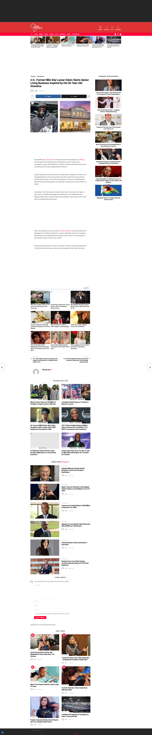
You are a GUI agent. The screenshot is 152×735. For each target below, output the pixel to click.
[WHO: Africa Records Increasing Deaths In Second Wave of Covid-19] (108, 137)
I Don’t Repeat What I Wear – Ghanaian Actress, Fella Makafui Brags (108, 110)
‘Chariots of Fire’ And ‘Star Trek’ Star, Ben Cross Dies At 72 (108, 128)
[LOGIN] (121, 34)
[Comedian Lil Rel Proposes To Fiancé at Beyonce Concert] (76, 392)
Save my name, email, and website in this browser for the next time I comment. (53, 613)
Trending (118, 29)
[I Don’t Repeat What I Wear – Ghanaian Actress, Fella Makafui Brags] (108, 102)
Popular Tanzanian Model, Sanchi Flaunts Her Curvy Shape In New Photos (98, 46)
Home (36, 34)
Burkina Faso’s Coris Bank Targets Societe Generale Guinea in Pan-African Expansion (75, 563)
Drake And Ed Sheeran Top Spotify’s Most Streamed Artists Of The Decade (108, 162)
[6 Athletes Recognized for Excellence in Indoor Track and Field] (113, 40)
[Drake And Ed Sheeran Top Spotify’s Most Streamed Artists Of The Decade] (108, 154)
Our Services (75, 34)
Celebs (51, 34)
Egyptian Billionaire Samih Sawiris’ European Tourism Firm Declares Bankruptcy (73, 470)
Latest (100, 29)
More (68, 34)
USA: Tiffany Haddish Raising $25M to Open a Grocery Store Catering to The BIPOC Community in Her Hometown (75, 427)
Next (121, 42)
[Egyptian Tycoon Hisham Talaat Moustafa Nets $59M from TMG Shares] (44, 529)
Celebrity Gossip (73, 399)
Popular (106, 29)
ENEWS (41, 34)
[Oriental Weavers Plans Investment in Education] (44, 547)
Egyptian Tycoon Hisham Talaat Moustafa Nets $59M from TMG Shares (76, 525)
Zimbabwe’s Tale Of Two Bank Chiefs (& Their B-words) (108, 198)
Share (32, 103)
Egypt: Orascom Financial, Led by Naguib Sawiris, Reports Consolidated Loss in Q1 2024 (76, 489)
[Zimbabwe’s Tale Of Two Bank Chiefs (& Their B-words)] (108, 190)
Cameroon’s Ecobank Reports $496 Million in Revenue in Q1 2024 (76, 506)
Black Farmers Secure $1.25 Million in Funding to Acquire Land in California (43, 403)
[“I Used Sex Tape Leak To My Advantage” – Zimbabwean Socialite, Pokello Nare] (53, 40)
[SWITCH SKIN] (115, 34)
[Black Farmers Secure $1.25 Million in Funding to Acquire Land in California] (44, 392)
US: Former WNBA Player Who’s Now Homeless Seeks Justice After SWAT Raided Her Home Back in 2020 (43, 427)
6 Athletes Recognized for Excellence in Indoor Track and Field (113, 46)
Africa (46, 34)
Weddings (62, 34)
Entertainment (81, 399)
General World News (42, 422)
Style (56, 34)
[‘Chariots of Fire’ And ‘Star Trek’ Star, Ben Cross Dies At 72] (108, 119)
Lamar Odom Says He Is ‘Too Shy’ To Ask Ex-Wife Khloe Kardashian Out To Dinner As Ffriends (76, 452)
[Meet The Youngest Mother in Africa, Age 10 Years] (68, 40)
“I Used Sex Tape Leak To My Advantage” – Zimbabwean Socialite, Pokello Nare (52, 46)
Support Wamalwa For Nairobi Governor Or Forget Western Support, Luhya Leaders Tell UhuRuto (108, 180)
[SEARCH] (118, 34)
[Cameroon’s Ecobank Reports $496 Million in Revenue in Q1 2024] (44, 510)
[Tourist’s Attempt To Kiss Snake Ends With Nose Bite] (83, 40)
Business (40, 399)
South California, (66, 231)
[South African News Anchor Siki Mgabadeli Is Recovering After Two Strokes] (37, 40)
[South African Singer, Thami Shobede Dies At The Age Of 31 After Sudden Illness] (108, 85)
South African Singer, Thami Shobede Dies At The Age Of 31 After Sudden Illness (108, 93)
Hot (112, 29)
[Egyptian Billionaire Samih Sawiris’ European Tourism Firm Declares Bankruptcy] (44, 473)
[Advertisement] (76, 11)
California (81, 159)
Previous (31, 42)
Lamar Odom (49, 159)
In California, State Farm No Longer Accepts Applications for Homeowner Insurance (43, 452)
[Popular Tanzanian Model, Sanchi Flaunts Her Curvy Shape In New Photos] (98, 40)
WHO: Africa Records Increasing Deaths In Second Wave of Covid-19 (108, 145)
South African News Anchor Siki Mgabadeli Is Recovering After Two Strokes (37, 46)
